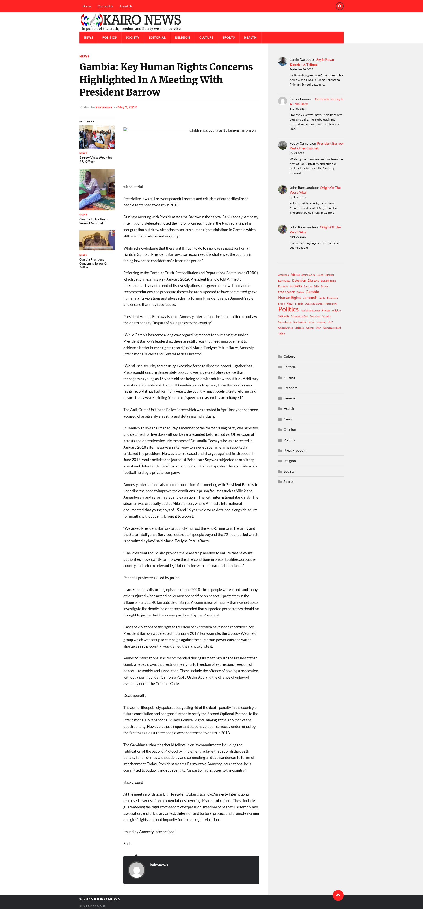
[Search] (340, 6)
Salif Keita (283, 316)
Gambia (312, 291)
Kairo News (107, 898)
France (324, 286)
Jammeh (310, 297)
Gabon (300, 292)
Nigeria (299, 303)
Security (326, 316)
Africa (295, 274)
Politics (109, 37)
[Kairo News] (211, 22)
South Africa (299, 321)
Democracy (284, 280)
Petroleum (331, 303)
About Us (125, 6)
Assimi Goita (308, 274)
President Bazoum (310, 310)
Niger (289, 303)
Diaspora (313, 280)
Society (132, 37)
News (88, 37)
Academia (283, 274)
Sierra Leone (285, 321)
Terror (311, 321)
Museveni (332, 297)
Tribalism (321, 321)
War (318, 327)
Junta (322, 298)
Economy (283, 286)
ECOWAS (296, 286)
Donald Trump (328, 280)
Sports (229, 37)
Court (320, 274)
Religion (182, 37)
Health (250, 37)
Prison (326, 310)
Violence (299, 327)
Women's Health (332, 327)
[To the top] (338, 895)
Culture (206, 37)
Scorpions (315, 316)
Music (281, 303)
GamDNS (99, 906)
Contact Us (105, 6)
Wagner (310, 327)
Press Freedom (295, 450)
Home (87, 6)
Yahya (281, 333)
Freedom (290, 388)
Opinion (290, 429)
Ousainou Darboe (314, 303)
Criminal (329, 274)
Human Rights (289, 297)
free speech (286, 292)
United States (285, 327)
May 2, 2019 (127, 107)
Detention (299, 280)
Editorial (157, 37)
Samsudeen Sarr (299, 316)
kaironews (104, 107)
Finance (289, 377)
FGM (316, 286)
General (290, 398)
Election (308, 286)
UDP (330, 321)
